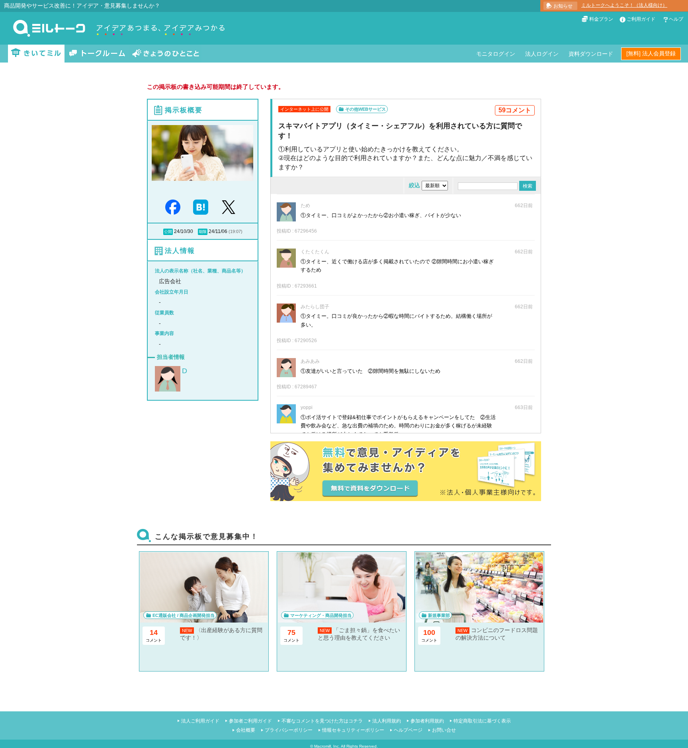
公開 (168, 231)
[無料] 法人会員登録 (651, 53)
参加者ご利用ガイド (250, 721)
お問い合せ (444, 730)
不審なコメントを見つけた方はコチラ (322, 721)
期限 (203, 231)
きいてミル (36, 54)
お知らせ (563, 6)
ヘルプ (676, 19)
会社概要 (245, 730)
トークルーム (97, 54)
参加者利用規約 (427, 721)
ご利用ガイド (641, 19)
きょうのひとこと (165, 54)
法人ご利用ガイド (200, 721)
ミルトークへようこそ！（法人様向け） (624, 5)
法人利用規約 (386, 721)
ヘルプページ (408, 730)
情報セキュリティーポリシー (353, 730)
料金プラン (601, 19)
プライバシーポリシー (289, 730)
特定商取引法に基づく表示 (482, 721)
